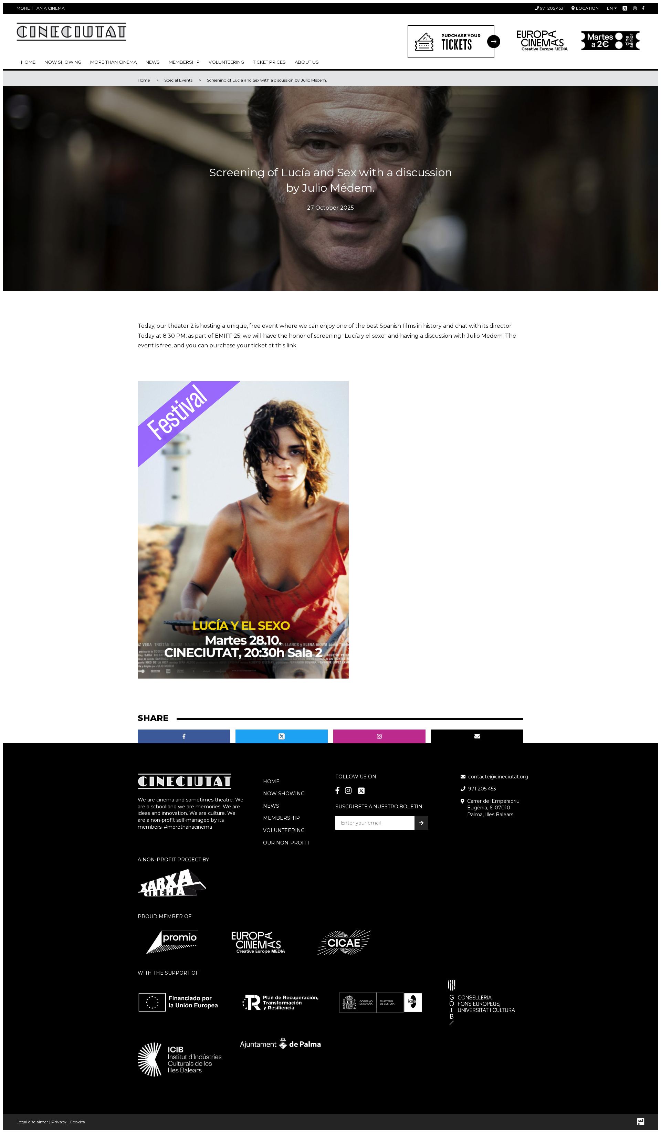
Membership (281, 818)
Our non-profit (286, 843)
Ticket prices (269, 62)
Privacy (58, 1121)
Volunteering (226, 62)
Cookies (77, 1121)
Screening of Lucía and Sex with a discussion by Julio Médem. (267, 80)
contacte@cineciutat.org (498, 777)
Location (587, 8)
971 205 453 (551, 8)
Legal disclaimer (32, 1121)
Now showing (62, 62)
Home (28, 62)
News (153, 62)
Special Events (178, 80)
